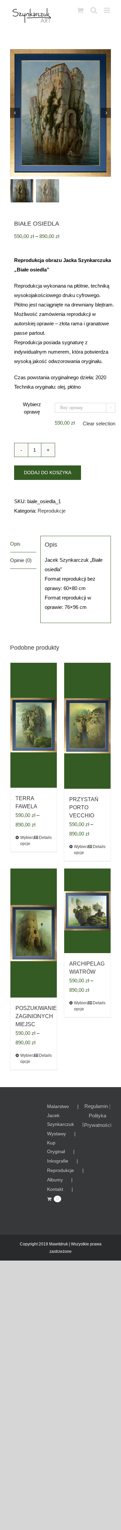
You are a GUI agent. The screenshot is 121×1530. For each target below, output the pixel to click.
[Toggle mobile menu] (107, 10)
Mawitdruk (58, 1244)
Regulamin (96, 1106)
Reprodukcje (52, 511)
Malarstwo (58, 1106)
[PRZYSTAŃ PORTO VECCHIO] (87, 726)
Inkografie (57, 1161)
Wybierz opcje (26, 840)
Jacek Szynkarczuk (60, 1120)
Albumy (55, 1179)
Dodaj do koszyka (47, 472)
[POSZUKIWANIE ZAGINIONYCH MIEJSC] (33, 933)
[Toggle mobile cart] (80, 10)
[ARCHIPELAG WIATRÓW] (87, 911)
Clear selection (99, 423)
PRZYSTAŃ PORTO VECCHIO (83, 807)
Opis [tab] (15, 544)
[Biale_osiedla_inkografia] (60, 113)
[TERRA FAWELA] (33, 725)
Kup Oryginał (56, 1147)
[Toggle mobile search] (93, 10)
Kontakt (55, 1189)
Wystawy (56, 1133)
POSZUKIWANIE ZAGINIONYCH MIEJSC (36, 1016)
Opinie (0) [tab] (21, 560)
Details (45, 837)
